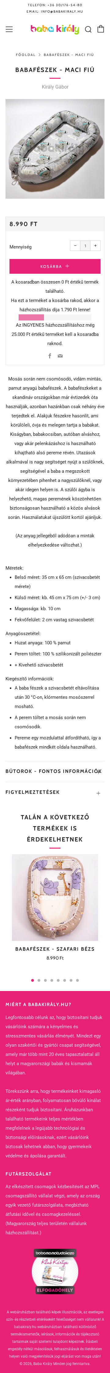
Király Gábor (55, 87)
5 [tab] (58, 980)
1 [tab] (32, 980)
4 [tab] (51, 980)
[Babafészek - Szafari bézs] (55, 897)
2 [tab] (39, 980)
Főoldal (26, 55)
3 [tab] (45, 980)
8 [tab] (77, 980)
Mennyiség (20, 247)
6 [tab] (64, 980)
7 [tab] (71, 980)
